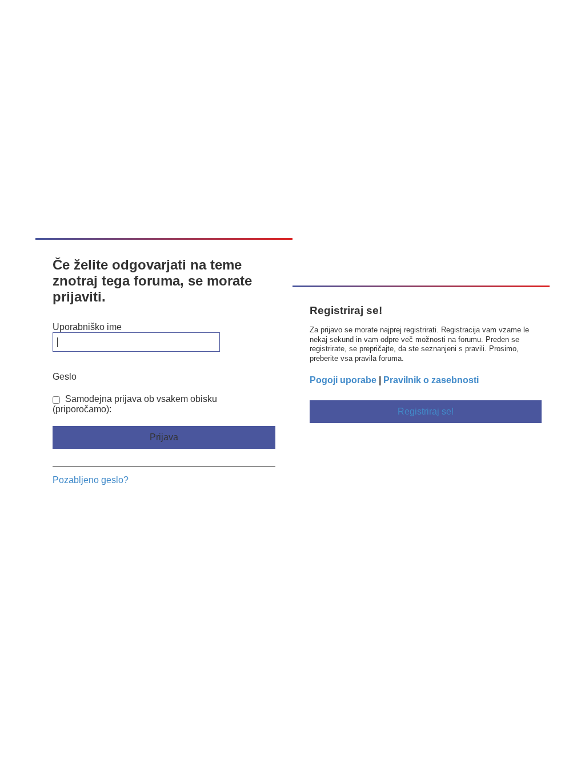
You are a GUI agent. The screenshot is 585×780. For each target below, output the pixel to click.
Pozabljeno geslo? (91, 480)
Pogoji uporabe (343, 380)
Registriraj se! (426, 411)
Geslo (65, 376)
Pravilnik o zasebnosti (431, 380)
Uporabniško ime (87, 327)
